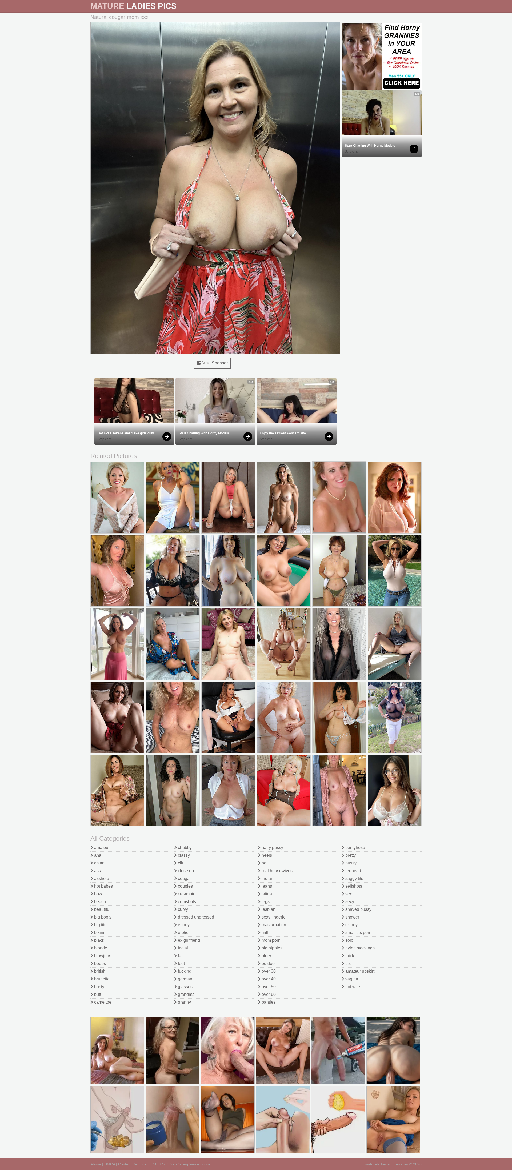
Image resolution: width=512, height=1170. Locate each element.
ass (97, 870)
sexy (349, 901)
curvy (182, 909)
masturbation (273, 925)
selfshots (353, 886)
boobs (99, 963)
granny (184, 1002)
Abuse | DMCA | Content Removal (118, 1164)
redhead (352, 870)
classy (183, 855)
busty (98, 986)
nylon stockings (359, 948)
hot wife (352, 986)
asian (99, 863)
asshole (101, 878)
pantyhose (354, 847)
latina (266, 894)
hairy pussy (272, 847)
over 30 (268, 971)
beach (99, 901)
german (184, 979)
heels (266, 855)
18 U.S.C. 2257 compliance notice (181, 1164)
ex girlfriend (188, 940)
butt (97, 994)
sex (348, 894)
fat (179, 955)
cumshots (186, 901)
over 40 (268, 979)
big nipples (271, 948)
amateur (101, 847)
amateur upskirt (359, 971)
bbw (97, 894)
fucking (184, 971)
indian (267, 878)
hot (264, 863)
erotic (182, 932)
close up (185, 870)
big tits (99, 925)
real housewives (277, 870)
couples (185, 886)
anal (97, 855)
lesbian (268, 909)
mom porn (271, 940)
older (266, 955)
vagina (351, 979)
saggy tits (353, 878)
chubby (184, 847)
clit (180, 863)
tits (347, 963)
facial (182, 948)
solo (348, 940)
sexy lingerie (273, 917)
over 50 (268, 986)
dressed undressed (195, 917)
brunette (101, 979)
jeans (266, 886)
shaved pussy (357, 909)
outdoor (268, 963)
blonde (100, 948)
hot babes (103, 886)
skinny (351, 925)
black (98, 940)
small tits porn (357, 932)
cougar (184, 878)
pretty (350, 855)
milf (264, 932)
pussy (350, 863)
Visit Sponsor (214, 363)
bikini (98, 932)
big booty (102, 917)
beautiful (101, 909)
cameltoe (102, 1002)
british (99, 971)
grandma (186, 994)
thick (349, 955)
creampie (186, 894)
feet (181, 963)
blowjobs (102, 955)
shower (351, 917)
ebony (183, 925)
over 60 (268, 994)
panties (268, 1002)
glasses (185, 986)
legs (265, 901)
